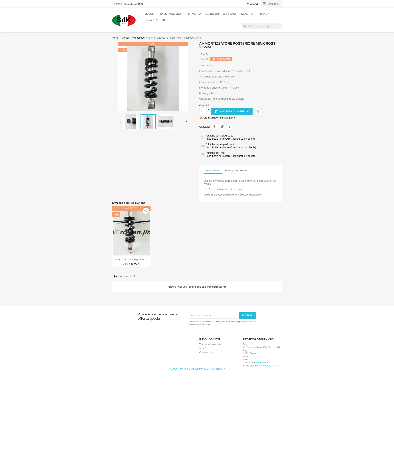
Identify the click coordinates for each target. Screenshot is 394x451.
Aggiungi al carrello (231, 111)
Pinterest (230, 126)
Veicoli (149, 14)
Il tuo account (209, 338)
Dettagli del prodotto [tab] (237, 170)
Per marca (194, 14)
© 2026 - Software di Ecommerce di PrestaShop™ (197, 368)
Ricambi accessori (170, 14)
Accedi (202, 348)
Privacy (264, 14)
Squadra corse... (157, 20)
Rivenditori (247, 14)
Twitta (222, 126)
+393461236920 (133, 4)
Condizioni (212, 14)
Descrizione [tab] (213, 170)
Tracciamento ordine (210, 344)
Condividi (214, 126)
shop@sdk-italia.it (269, 365)
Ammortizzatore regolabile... (131, 259)
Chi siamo (229, 14)
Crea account (206, 352)
